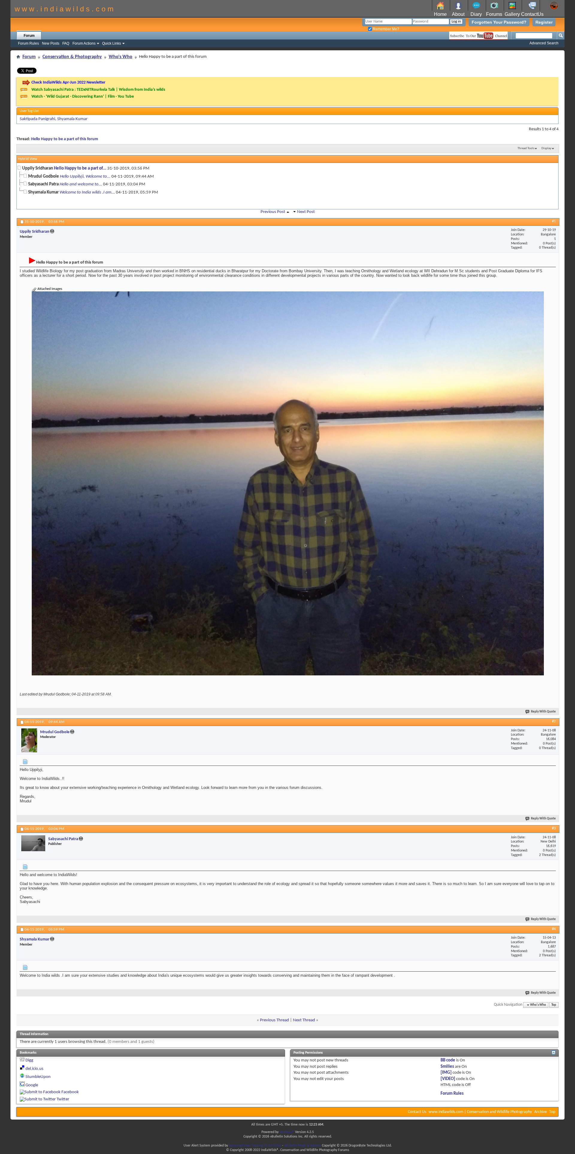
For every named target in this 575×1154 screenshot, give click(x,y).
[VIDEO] (448, 1079)
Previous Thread (274, 1020)
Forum (29, 36)
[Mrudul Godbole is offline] (29, 740)
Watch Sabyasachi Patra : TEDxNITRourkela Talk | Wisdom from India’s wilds (98, 89)
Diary (476, 14)
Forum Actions (84, 43)
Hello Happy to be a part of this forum (64, 139)
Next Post (306, 212)
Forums (494, 14)
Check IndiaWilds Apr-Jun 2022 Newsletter (68, 82)
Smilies (447, 1066)
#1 (554, 221)
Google (31, 1085)
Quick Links (111, 43)
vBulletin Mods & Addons (302, 1145)
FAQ (65, 43)
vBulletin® (286, 1132)
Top (553, 1005)
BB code (448, 1060)
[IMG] (446, 1072)
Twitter (63, 1099)
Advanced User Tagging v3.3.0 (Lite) (255, 1145)
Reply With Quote (543, 711)
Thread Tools (526, 148)
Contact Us (417, 1112)
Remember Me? (385, 29)
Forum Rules (28, 43)
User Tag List (29, 111)
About (458, 14)
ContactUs (532, 14)
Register (544, 22)
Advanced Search (544, 43)
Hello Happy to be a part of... (80, 168)
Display (546, 148)
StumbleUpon (38, 1077)
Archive (540, 1112)
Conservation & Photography (72, 57)
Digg (29, 1060)
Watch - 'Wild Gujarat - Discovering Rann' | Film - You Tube (82, 96)
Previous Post (273, 212)
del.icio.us (34, 1069)
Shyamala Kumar (72, 119)
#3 (554, 828)
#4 (554, 929)
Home (440, 14)
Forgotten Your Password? (499, 22)
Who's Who (120, 57)
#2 (554, 721)
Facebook (70, 1092)
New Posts (50, 43)
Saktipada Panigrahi (37, 119)
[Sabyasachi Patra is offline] (33, 843)
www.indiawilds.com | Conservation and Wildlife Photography (480, 1112)
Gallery (512, 14)
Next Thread (304, 1020)
